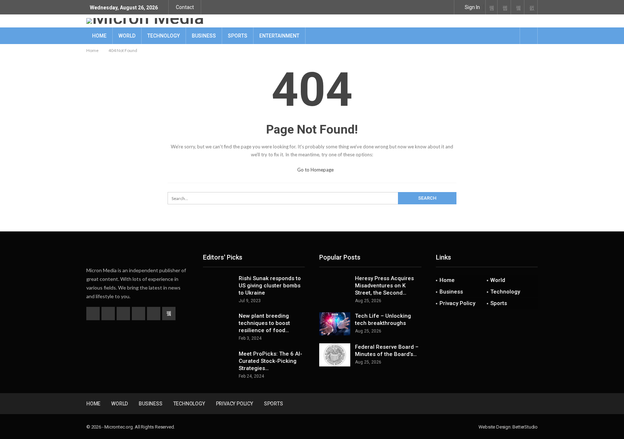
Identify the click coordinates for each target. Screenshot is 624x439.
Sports (237, 36)
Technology (163, 36)
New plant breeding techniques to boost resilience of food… (264, 323)
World (126, 36)
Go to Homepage (315, 170)
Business (204, 36)
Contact (185, 7)
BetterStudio (525, 427)
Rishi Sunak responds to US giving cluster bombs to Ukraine (270, 285)
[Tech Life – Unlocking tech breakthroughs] (334, 323)
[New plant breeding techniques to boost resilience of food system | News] (218, 323)
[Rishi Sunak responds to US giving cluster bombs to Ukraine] (218, 286)
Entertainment (279, 36)
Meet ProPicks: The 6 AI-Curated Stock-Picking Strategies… (270, 361)
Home (99, 36)
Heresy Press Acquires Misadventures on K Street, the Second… (384, 285)
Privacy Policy (457, 303)
